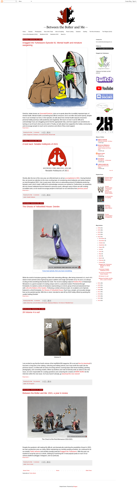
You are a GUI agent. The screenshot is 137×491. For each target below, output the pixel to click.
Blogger (75, 486)
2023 (99, 234)
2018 (99, 289)
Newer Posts (26, 470)
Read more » (26, 128)
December (102, 238)
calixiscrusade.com (103, 164)
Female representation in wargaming (108, 216)
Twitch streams (35, 451)
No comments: (37, 381)
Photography (38, 31)
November (102, 240)
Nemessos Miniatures (104, 145)
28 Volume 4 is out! (31, 312)
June (100, 251)
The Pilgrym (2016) (107, 31)
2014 (99, 298)
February (101, 260)
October (101, 243)
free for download (84, 363)
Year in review (30, 464)
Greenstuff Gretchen (43, 134)
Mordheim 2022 (54, 34)
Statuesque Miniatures (53, 302)
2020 (99, 285)
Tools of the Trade (48, 31)
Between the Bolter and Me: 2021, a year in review (45, 393)
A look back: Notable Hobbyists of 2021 (40, 144)
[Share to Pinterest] (50, 132)
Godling (85, 31)
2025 (99, 230)
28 (27, 383)
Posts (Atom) (32, 473)
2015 (99, 296)
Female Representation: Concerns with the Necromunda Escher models (109, 190)
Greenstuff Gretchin (46, 113)
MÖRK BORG (79, 372)
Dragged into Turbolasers (32, 134)
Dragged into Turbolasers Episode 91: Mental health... (105, 266)
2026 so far (100, 154)
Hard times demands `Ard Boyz (105, 141)
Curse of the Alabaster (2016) (30, 34)
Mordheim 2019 (44, 34)
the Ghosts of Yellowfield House (52, 290)
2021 (99, 283)
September (102, 245)
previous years (82, 188)
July (100, 249)
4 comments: (37, 462)
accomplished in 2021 (72, 178)
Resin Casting (69, 31)
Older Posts (89, 470)
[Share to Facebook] (48, 132)
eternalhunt (101, 159)
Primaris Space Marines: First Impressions (109, 179)
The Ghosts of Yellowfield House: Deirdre (41, 206)
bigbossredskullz (102, 139)
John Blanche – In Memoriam (104, 160)
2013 (99, 300)
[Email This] (42, 132)
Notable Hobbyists (31, 197)
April (100, 256)
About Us (63, 34)
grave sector (101, 153)
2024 (99, 232)
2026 (99, 228)
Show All (111, 170)
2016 (99, 294)
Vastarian (78, 31)
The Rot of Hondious (94, 31)
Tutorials (30, 31)
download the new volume (70, 374)
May (100, 253)
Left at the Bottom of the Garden (36, 288)
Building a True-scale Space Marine (108, 207)
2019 (99, 287)
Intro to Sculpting (59, 31)
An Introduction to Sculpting (109, 197)
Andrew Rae (78, 282)
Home (24, 31)
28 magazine (31, 383)
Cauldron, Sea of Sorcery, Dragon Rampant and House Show (104, 148)
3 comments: (37, 132)
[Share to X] (46, 132)
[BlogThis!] (44, 132)
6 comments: (37, 194)
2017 (99, 291)
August (101, 247)
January (101, 262)
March (100, 258)
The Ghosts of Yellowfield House (66, 302)
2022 (99, 236)
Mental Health (52, 134)
